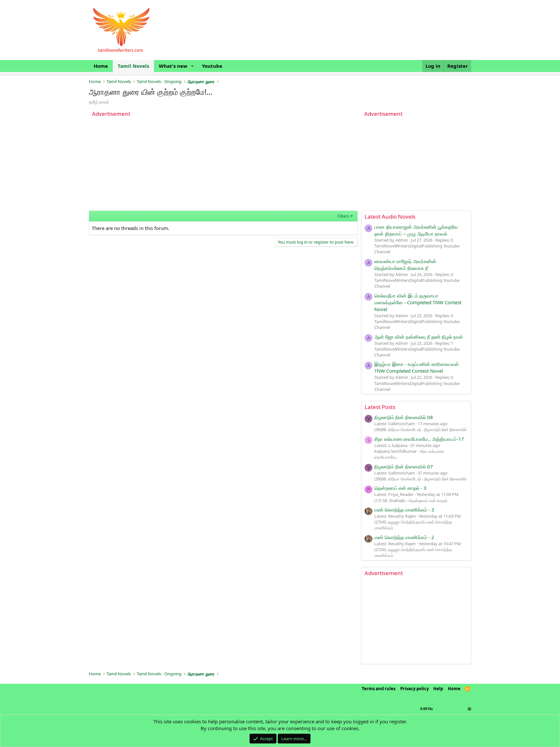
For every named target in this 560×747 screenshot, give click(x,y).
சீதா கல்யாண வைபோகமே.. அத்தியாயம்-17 (419, 439)
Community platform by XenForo (280, 700)
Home (101, 66)
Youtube (212, 66)
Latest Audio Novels (390, 216)
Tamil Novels (133, 66)
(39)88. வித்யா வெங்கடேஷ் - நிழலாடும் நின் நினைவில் (420, 429)
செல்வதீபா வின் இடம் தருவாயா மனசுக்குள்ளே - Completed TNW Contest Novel (417, 302)
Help (438, 689)
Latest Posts (380, 407)
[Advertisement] (223, 165)
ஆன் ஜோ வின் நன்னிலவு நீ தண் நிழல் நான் (418, 336)
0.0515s (426, 708)
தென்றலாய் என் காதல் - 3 (400, 488)
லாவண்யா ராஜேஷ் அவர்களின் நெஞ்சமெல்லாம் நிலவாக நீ (405, 264)
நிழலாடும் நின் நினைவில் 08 (403, 417)
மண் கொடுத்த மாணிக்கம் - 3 (404, 509)
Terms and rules (378, 689)
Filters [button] (343, 216)
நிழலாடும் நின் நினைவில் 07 (403, 466)
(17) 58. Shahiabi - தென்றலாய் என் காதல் (411, 500)
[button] (192, 66)
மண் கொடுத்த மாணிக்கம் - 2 (404, 537)
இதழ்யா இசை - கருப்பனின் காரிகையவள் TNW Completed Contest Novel (416, 367)
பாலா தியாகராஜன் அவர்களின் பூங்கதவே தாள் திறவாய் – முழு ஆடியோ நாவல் (416, 230)
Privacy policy (414, 689)
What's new (173, 66)
